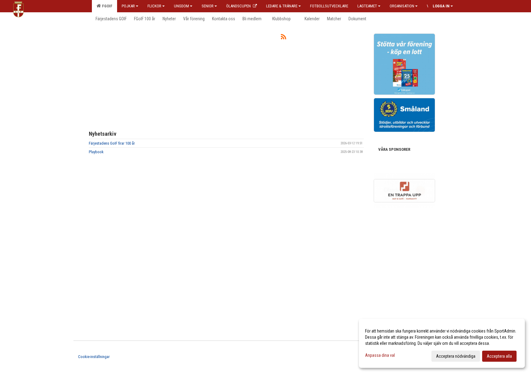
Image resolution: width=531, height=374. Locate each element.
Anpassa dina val (380, 355)
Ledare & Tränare (281, 6)
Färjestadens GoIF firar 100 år (112, 143)
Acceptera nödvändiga (455, 356)
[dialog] (442, 343)
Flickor (154, 6)
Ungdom (181, 6)
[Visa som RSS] (283, 38)
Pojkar (128, 6)
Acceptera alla (499, 356)
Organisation (402, 6)
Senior (208, 6)
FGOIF (106, 6)
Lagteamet (367, 6)
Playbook (96, 152)
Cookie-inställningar (94, 356)
